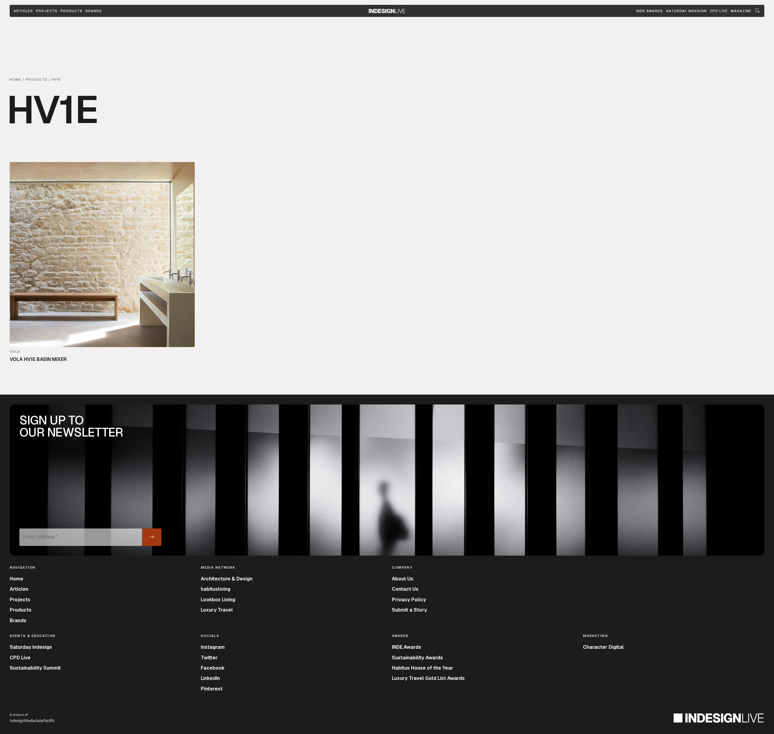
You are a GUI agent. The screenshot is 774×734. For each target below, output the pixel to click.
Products (71, 11)
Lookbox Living (218, 599)
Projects (46, 11)
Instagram (213, 647)
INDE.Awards (406, 647)
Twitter (209, 657)
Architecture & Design (226, 579)
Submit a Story (409, 610)
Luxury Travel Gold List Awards (428, 678)
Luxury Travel (217, 610)
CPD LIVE (719, 11)
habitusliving (215, 589)
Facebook (213, 668)
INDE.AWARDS (649, 11)
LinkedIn (210, 678)
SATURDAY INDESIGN (686, 11)
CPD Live (20, 657)
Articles (23, 11)
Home (16, 579)
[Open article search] (757, 11)
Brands (94, 11)
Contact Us (405, 589)
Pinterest (212, 689)
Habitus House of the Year (422, 668)
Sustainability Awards (417, 657)
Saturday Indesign (31, 647)
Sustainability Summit (35, 668)
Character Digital (603, 647)
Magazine (741, 11)
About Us (402, 579)
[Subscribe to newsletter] (151, 537)
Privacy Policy (409, 599)
